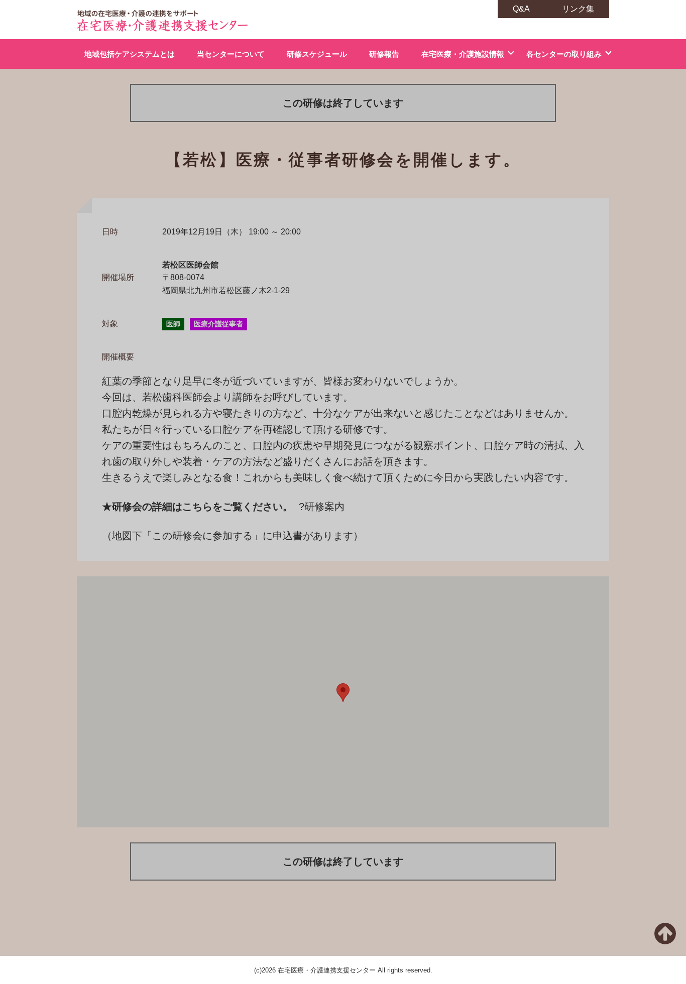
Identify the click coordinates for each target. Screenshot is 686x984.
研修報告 (384, 54)
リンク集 (578, 9)
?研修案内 (322, 506)
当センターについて (231, 54)
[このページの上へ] (665, 939)
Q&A (521, 9)
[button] (343, 692)
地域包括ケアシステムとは (129, 54)
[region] (343, 701)
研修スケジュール (317, 54)
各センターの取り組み (564, 54)
